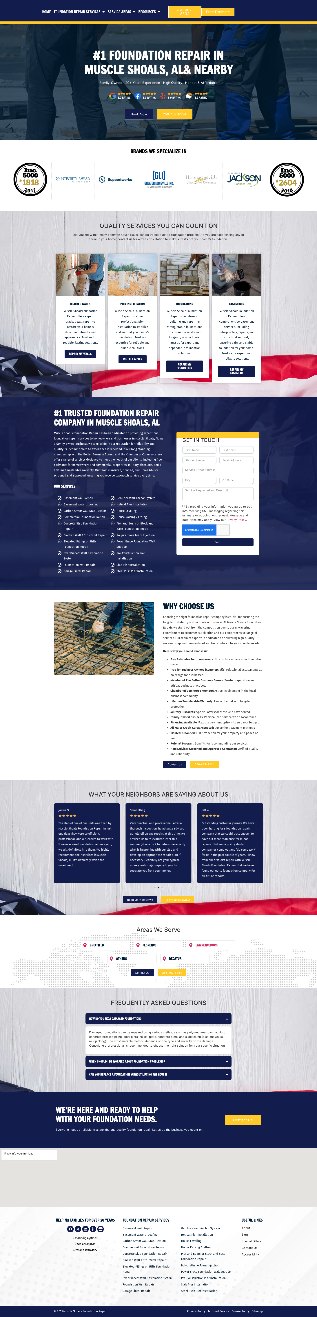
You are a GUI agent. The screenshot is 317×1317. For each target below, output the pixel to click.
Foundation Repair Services (77, 11)
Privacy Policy (236, 520)
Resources (147, 11)
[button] (148, 201)
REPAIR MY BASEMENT (236, 371)
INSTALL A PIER (132, 359)
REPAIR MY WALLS (80, 354)
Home (46, 11)
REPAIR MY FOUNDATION (184, 366)
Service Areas (119, 11)
